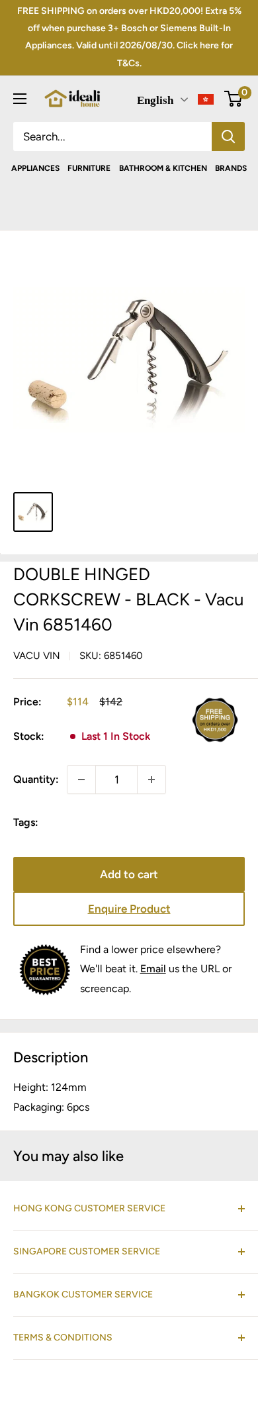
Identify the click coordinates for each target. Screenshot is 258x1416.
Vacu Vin (36, 656)
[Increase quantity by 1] (151, 779)
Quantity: (36, 779)
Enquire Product (129, 908)
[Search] (228, 136)
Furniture (88, 168)
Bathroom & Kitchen (163, 168)
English (155, 100)
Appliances (35, 168)
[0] (234, 99)
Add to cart (129, 874)
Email (153, 968)
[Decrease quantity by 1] (81, 779)
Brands (231, 168)
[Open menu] (19, 98)
